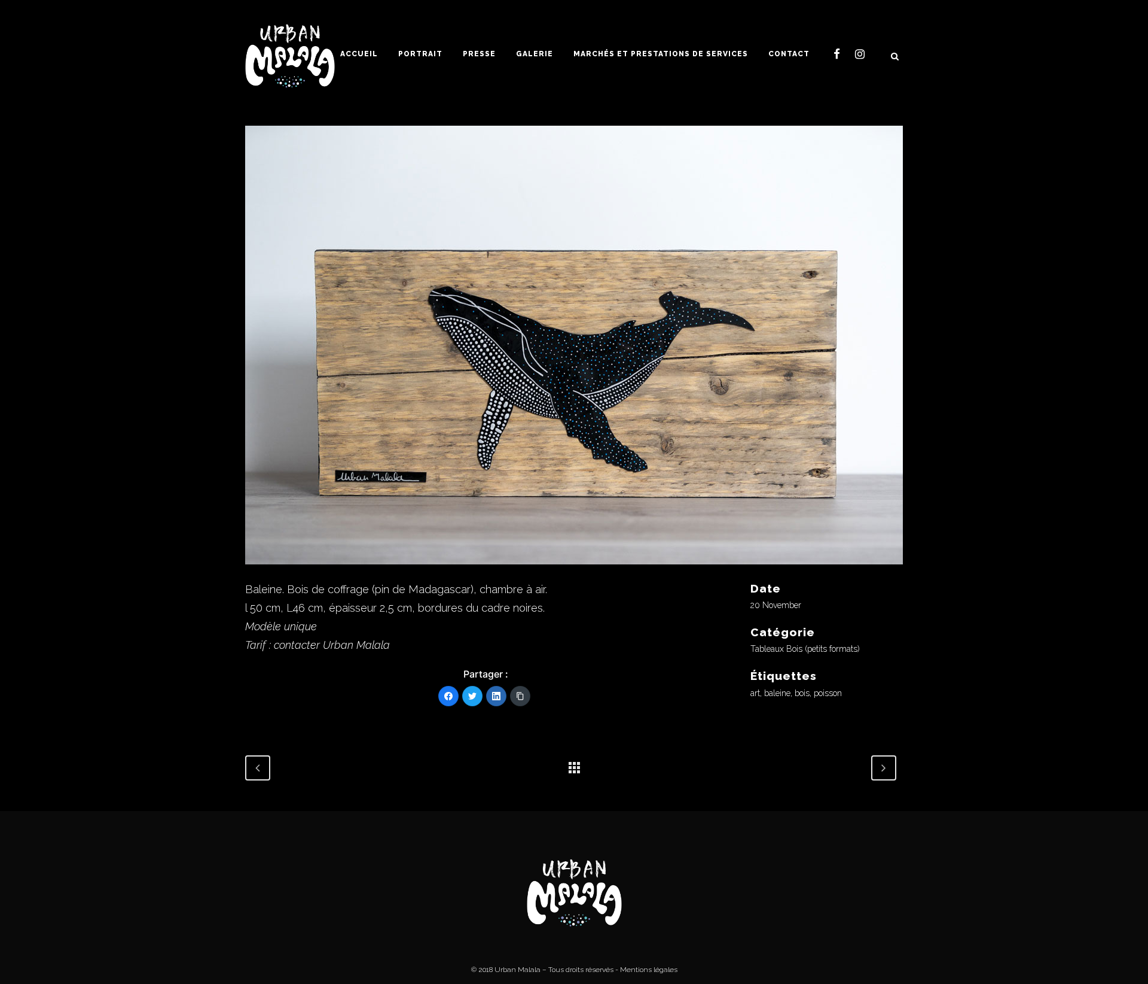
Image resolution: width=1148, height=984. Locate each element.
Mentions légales (648, 969)
